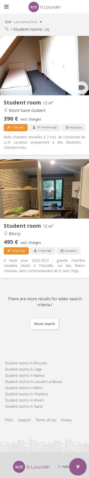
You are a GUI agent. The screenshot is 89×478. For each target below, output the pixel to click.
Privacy (66, 420)
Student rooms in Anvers (24, 400)
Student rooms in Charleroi (26, 394)
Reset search (44, 323)
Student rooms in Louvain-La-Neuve (33, 381)
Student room (23, 102)
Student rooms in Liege (23, 369)
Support (24, 420)
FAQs (9, 420)
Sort (21, 21)
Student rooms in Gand (24, 406)
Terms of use (46, 420)
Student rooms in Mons (24, 387)
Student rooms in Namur (25, 375)
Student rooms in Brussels (26, 363)
